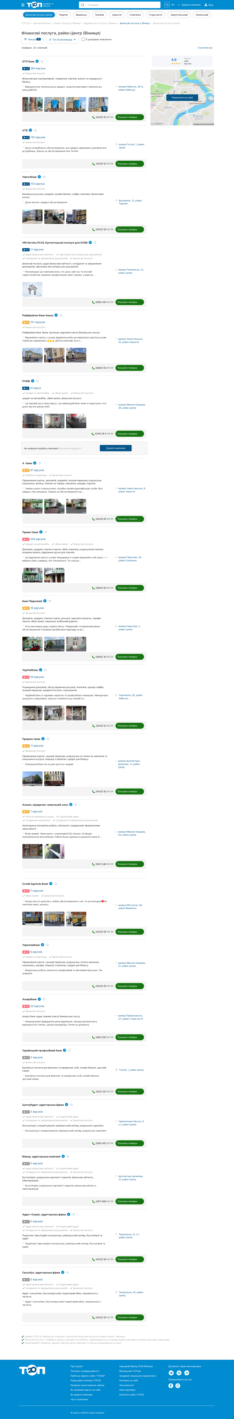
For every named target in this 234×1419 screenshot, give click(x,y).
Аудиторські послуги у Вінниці (100, 23)
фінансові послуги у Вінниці (134, 23)
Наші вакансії (126, 1385)
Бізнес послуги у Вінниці (67, 23)
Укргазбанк (29, 176)
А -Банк (27, 463)
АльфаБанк (29, 999)
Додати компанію (115, 448)
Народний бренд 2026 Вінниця (136, 1366)
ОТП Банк (28, 61)
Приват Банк (30, 532)
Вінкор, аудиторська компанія (41, 1156)
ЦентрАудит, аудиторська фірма (43, 1104)
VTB (25, 130)
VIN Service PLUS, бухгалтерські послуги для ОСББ (55, 242)
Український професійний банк (42, 1050)
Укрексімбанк (31, 945)
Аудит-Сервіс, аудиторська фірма (44, 1214)
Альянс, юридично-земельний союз (45, 804)
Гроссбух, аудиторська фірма (41, 1272)
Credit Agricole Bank (35, 883)
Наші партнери (127, 1389)
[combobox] (62, 39)
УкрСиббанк (30, 670)
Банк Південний (32, 601)
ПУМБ (26, 381)
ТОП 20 (25, 23)
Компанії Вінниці (42, 23)
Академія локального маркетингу (137, 1375)
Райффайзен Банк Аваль (37, 315)
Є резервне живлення (98, 39)
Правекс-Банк (31, 739)
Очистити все (205, 47)
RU (172, 4)
